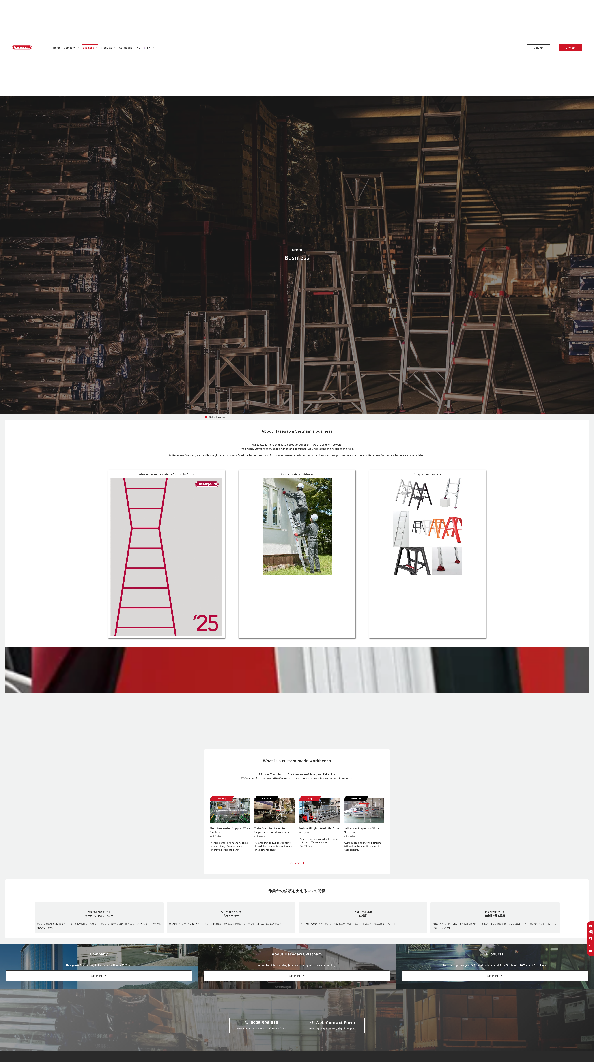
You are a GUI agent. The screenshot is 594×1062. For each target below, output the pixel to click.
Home (57, 47)
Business (88, 47)
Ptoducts (106, 47)
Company (70, 47)
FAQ (138, 47)
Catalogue (125, 47)
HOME (211, 417)
